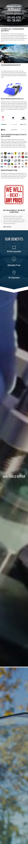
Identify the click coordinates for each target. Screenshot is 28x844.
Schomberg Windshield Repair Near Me (14, 14)
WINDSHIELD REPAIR (14, 476)
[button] (1, 221)
